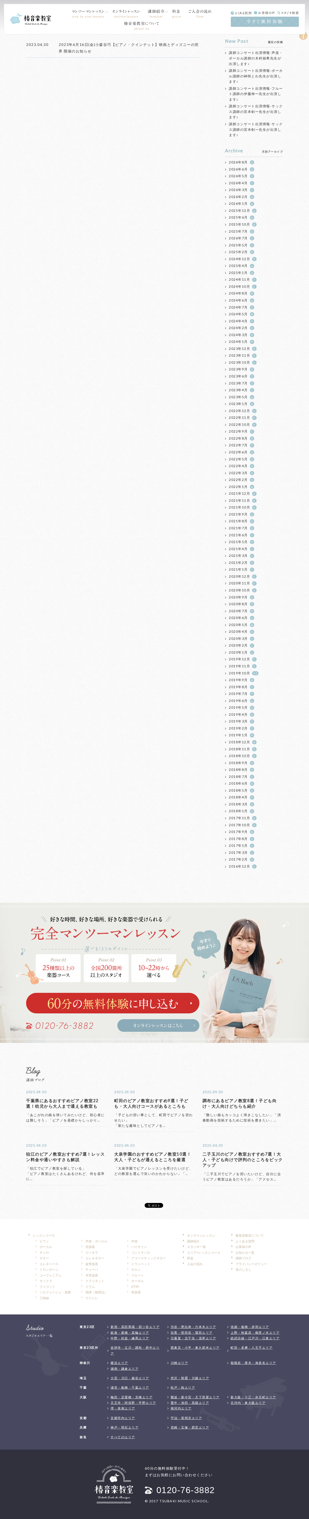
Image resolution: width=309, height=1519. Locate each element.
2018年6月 (241, 783)
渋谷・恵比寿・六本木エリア (193, 1327)
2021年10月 (242, 507)
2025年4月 (241, 266)
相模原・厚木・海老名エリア (253, 1363)
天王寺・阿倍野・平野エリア (133, 1403)
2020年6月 (241, 618)
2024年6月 (241, 300)
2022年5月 (241, 459)
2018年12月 (242, 742)
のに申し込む (112, 1003)
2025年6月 (241, 217)
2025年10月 (242, 224)
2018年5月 (241, 790)
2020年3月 (241, 638)
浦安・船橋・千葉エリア (130, 1387)
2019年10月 (243, 673)
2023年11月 (242, 355)
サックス (46, 1281)
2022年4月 (241, 466)
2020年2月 (241, 645)
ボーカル (46, 1247)
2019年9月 (241, 680)
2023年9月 (241, 369)
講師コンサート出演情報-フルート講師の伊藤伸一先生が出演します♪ (256, 93)
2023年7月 (241, 383)
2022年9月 (241, 431)
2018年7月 (241, 776)
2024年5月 (241, 314)
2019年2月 (241, 728)
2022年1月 (241, 487)
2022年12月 (242, 411)
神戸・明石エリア (125, 1427)
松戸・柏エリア (183, 1387)
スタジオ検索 (290, 13)
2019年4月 (241, 714)
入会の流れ (195, 1264)
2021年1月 (241, 569)
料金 (176, 13)
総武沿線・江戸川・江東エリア (255, 1338)
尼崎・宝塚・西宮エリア (190, 1427)
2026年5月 (241, 176)
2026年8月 (241, 162)
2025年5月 (241, 245)
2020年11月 (242, 583)
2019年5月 (241, 707)
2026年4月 (241, 183)
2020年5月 (241, 625)
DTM (135, 1287)
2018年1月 (241, 811)
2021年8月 (241, 521)
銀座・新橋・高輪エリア (130, 1333)
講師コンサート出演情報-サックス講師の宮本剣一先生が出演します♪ (256, 111)
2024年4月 (241, 321)
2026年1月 (241, 203)
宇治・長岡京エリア (186, 1418)
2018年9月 (241, 763)
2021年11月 (242, 500)
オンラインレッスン (126, 13)
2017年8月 (241, 839)
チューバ (91, 1269)
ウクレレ (91, 1298)
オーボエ (137, 1281)
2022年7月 (241, 445)
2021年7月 (241, 528)
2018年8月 (241, 769)
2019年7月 (241, 694)
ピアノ (44, 1241)
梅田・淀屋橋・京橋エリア (132, 1397)
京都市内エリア (123, 1418)
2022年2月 (241, 480)
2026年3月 (241, 190)
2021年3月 (241, 555)
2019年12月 (242, 659)
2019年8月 (241, 687)
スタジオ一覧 (196, 1247)
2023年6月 (241, 376)
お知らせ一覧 (245, 1252)
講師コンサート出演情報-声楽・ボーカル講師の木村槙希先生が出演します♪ (256, 58)
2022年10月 (242, 424)
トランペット (140, 1264)
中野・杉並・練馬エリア (130, 1338)
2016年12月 (242, 866)
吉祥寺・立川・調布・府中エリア (135, 1350)
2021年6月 (241, 535)
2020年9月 (241, 597)
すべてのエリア (123, 1437)
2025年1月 (241, 273)
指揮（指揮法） (96, 1292)
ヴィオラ (91, 1252)
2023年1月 (241, 404)
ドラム (90, 1287)
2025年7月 (241, 231)
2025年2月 (241, 252)
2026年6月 (241, 169)
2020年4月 (241, 631)
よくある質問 (243, 13)
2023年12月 (242, 349)
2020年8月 (241, 604)
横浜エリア (119, 1363)
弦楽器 (90, 1247)
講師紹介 (156, 13)
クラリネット (94, 1281)
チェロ (44, 1252)
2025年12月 (242, 210)
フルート (137, 1275)
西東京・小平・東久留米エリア (195, 1347)
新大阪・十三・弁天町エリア (253, 1397)
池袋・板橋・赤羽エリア (250, 1327)
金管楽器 (91, 1264)
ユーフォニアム (51, 1275)
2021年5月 (241, 542)
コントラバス (140, 1252)
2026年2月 (241, 197)
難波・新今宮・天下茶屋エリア (195, 1397)
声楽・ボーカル (96, 1241)
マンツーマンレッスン (88, 13)
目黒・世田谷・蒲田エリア (192, 1333)
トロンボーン (49, 1269)
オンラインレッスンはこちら (158, 1025)
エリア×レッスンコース (203, 1252)
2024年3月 (241, 335)
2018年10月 (242, 756)
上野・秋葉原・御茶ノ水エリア (255, 1333)
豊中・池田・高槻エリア (190, 1403)
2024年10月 (242, 286)
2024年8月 (241, 293)
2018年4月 (241, 797)
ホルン (136, 1269)
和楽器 (136, 1292)
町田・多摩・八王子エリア (252, 1347)
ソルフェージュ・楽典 (55, 1292)
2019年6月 (241, 701)
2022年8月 (241, 438)
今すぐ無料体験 (264, 21)
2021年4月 (241, 549)
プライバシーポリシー (251, 1264)
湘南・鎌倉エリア (125, 1369)
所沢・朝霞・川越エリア (190, 1378)
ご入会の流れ (200, 13)
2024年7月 (241, 307)
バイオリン (139, 1247)
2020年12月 (242, 576)
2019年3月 (241, 721)
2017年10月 (242, 825)
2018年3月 (241, 804)
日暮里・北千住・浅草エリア (193, 1338)
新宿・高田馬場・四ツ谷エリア (135, 1327)
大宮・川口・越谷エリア (130, 1378)
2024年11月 (242, 279)
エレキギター (94, 1258)
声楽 (134, 1241)
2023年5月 (241, 397)
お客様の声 (266, 13)
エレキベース (49, 1264)
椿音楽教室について (142, 26)
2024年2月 (241, 328)
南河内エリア (181, 1408)
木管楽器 (91, 1275)
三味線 (44, 1298)
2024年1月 (241, 341)
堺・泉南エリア (123, 1408)
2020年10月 (242, 590)
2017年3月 (241, 852)
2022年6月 (241, 452)
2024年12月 (242, 259)
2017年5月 (241, 845)
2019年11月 (242, 666)
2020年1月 (241, 652)
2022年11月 (242, 417)
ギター (44, 1258)
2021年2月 (241, 562)
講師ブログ (243, 1258)
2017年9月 (241, 832)
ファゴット (47, 1287)
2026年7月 (241, 238)
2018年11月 (242, 749)
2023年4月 (241, 390)
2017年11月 (242, 818)
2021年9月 (241, 514)
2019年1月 (241, 735)
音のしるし (243, 1269)
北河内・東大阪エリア (248, 1403)
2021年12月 (242, 493)
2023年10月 (242, 362)
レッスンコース (44, 1235)
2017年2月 (241, 859)
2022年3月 (241, 473)
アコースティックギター (148, 1258)
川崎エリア (179, 1363)
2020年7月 (241, 611)
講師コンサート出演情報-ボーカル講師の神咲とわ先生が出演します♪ (256, 75)
